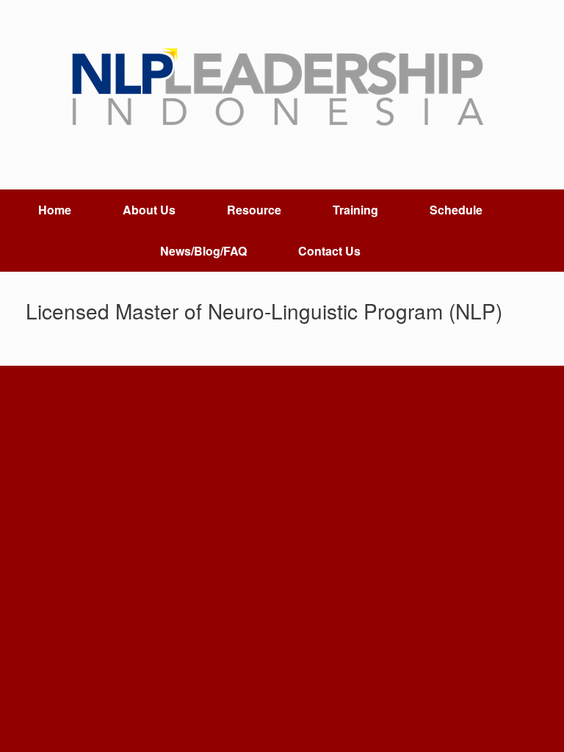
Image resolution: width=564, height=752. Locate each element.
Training (355, 209)
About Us (149, 209)
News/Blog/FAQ (203, 250)
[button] (542, 230)
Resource (254, 209)
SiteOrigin (272, 412)
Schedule (456, 209)
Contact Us (329, 250)
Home (54, 209)
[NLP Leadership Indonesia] (282, 88)
